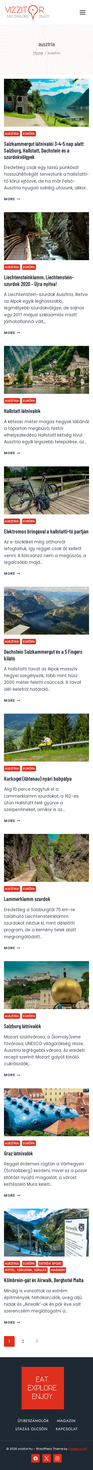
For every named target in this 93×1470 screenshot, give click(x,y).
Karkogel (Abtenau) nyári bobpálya (38, 778)
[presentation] (46, 103)
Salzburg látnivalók (22, 1026)
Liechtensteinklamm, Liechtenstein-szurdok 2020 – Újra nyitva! (39, 280)
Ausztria (12, 133)
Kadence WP (77, 1449)
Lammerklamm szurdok (27, 899)
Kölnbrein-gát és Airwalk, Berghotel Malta (44, 1280)
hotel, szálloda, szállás (26, 1270)
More (12, 199)
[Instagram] (57, 1458)
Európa (29, 133)
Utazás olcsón (31, 1429)
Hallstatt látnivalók (22, 411)
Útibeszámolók (33, 1421)
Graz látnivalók (18, 1153)
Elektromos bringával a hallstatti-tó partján (46, 531)
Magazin (58, 1270)
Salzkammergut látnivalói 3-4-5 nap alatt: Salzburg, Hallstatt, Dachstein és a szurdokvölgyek (44, 150)
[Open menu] (82, 12)
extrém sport (50, 1263)
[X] (46, 1458)
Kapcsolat (67, 1429)
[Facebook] (35, 1458)
